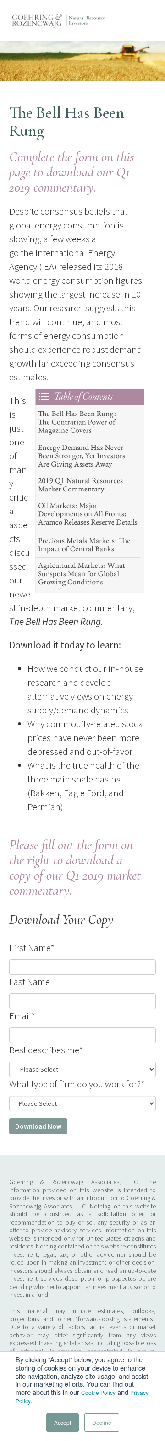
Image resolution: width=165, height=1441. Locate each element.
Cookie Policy (98, 1392)
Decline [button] (101, 1422)
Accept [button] (62, 1422)
